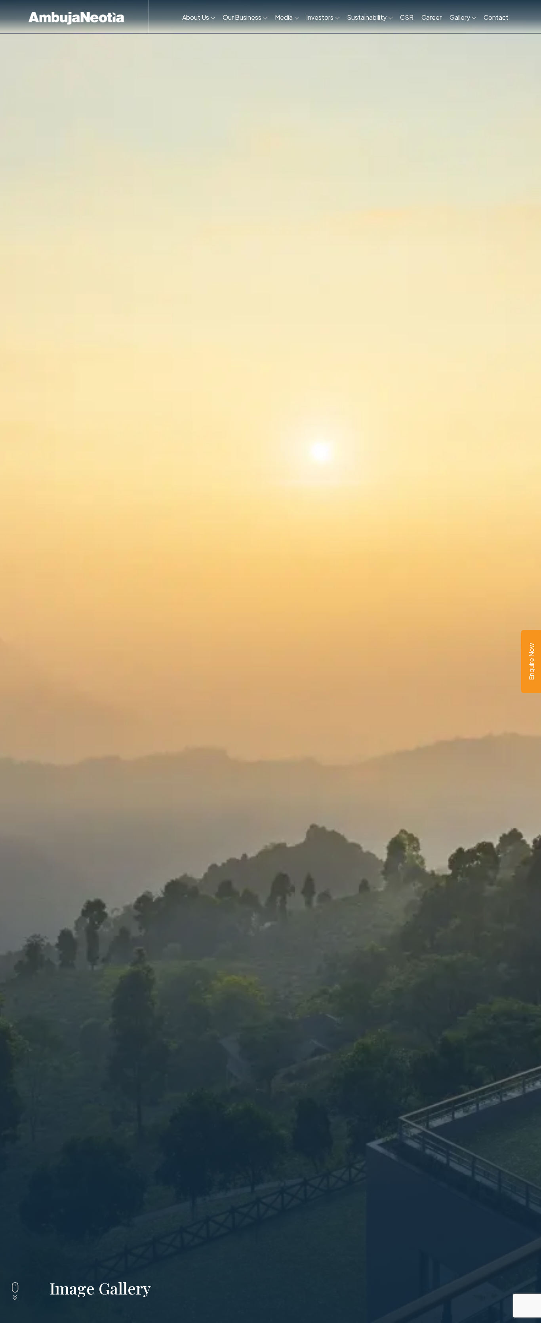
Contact (496, 17)
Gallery (460, 17)
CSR (406, 17)
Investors (319, 17)
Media (284, 17)
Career (431, 17)
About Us (195, 17)
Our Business (242, 17)
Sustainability (367, 17)
